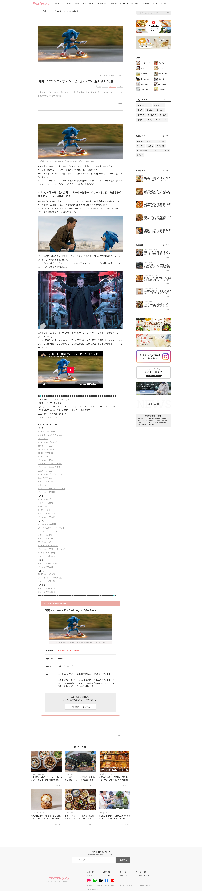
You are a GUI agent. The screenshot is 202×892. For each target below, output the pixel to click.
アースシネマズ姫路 (46, 542)
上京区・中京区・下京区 (158, 120)
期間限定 (141, 141)
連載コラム (154, 3)
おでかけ (91, 3)
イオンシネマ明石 (45, 538)
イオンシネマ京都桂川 (47, 502)
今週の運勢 (161, 146)
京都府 (141, 115)
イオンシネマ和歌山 (46, 588)
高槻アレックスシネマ (47, 470)
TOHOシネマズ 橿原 (46, 574)
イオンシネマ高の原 (46, 517)
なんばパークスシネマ (47, 445)
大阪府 (150, 110)
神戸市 (141, 120)
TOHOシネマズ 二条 (46, 499)
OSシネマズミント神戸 (47, 531)
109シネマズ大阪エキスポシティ (51, 488)
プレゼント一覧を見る (80, 706)
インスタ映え (156, 150)
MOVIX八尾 (42, 484)
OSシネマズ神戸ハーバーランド (51, 527)
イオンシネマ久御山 (46, 513)
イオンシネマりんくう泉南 (49, 467)
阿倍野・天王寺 (144, 105)
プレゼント (69, 3)
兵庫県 (164, 115)
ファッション (113, 3)
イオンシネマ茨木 (45, 460)
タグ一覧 (123, 872)
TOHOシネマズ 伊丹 (46, 552)
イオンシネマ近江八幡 (47, 563)
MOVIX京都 (42, 506)
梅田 (140, 110)
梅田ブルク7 (43, 438)
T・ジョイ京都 (44, 509)
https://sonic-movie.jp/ (59, 399)
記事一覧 (90, 872)
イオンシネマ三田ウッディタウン (52, 549)
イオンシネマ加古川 (46, 556)
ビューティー (124, 3)
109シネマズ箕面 (45, 477)
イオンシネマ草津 (45, 566)
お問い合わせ (125, 875)
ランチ (140, 155)
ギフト (167, 150)
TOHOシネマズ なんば (47, 442)
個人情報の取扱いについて (128, 886)
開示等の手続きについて (148, 886)
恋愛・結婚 (134, 3)
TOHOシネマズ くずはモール (50, 474)
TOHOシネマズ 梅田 (46, 431)
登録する (123, 860)
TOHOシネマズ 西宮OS (48, 545)
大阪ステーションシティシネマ (51, 435)
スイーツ (151, 141)
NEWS (77, 3)
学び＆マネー (144, 3)
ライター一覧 (141, 872)
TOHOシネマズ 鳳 (45, 452)
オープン (141, 146)
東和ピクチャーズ (53, 417)
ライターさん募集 (142, 875)
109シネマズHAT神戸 (47, 524)
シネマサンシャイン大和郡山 (50, 577)
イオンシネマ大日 (45, 481)
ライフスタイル (101, 3)
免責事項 (99, 886)
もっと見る (166, 99)
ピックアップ (59, 3)
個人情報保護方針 (110, 886)
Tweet (120, 103)
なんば (161, 110)
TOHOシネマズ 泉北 (46, 456)
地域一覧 (106, 872)
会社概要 (90, 886)
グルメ (84, 3)
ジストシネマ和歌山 (46, 591)
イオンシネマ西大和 (46, 581)
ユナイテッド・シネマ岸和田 (50, 463)
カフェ (150, 146)
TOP (32, 11)
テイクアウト (142, 150)
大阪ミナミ (160, 105)
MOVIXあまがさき (45, 534)
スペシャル (164, 3)
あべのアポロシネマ (46, 449)
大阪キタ (153, 115)
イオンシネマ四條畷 (46, 492)
